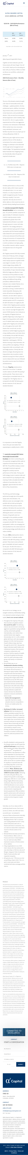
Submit (20, 1064)
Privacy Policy (13, 1151)
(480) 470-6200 (7, 1108)
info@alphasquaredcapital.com (12, 1111)
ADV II (6, 1151)
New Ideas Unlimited (16, 1147)
